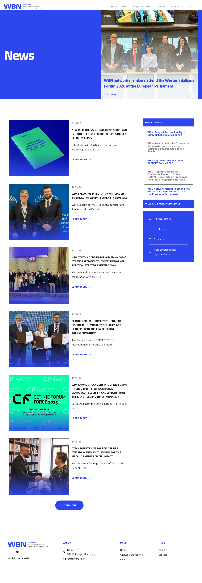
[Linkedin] (17, 552)
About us (174, 6)
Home (114, 6)
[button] (69, 505)
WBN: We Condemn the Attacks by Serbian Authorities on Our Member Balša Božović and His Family (168, 147)
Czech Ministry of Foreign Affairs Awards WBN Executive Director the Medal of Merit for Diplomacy (96, 452)
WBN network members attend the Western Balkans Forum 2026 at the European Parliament (149, 83)
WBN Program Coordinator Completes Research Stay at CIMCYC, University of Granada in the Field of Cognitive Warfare (167, 176)
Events (161, 6)
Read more (110, 94)
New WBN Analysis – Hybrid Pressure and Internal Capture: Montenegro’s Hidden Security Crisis (99, 134)
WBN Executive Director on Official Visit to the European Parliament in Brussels (99, 196)
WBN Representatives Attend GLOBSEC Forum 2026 (165, 161)
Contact (192, 6)
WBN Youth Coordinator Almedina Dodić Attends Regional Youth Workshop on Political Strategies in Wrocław (99, 261)
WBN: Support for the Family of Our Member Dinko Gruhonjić (166, 133)
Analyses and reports (143, 6)
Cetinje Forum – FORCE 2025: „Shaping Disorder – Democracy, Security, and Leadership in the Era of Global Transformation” (97, 327)
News (124, 6)
